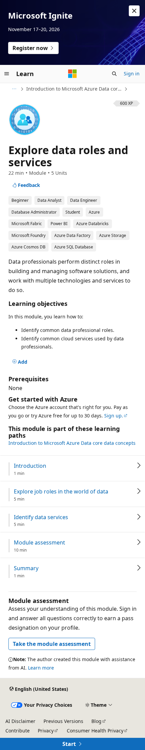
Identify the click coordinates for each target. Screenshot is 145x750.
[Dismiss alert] (134, 10)
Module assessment (39, 542)
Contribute (17, 730)
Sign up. (113, 415)
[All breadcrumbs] (14, 88)
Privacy (46, 730)
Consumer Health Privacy (95, 730)
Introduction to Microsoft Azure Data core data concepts (74, 89)
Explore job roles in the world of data (61, 491)
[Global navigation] (6, 74)
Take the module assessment (52, 644)
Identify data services (41, 517)
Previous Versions (63, 721)
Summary (26, 568)
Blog (96, 721)
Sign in (132, 73)
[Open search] (114, 74)
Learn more (41, 667)
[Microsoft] (72, 73)
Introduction (30, 465)
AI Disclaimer (20, 721)
